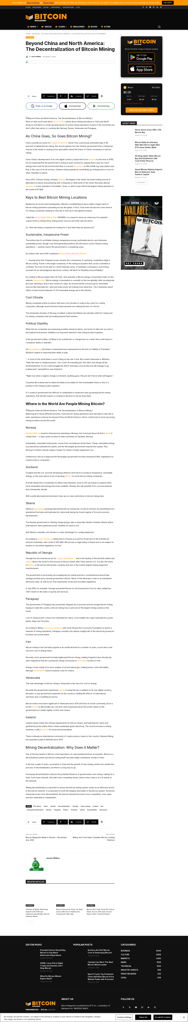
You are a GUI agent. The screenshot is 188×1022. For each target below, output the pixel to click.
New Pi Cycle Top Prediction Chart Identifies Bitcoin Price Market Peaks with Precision (101, 976)
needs (107, 433)
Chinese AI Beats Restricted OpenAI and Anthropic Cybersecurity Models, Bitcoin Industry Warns (38, 912)
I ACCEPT (167, 3)
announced (30, 186)
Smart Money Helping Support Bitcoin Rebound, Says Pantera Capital (148, 171)
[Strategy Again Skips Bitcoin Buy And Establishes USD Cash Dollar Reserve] (127, 159)
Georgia (75, 806)
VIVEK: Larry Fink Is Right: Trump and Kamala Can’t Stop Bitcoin (51, 965)
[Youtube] (150, 7)
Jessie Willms (36, 56)
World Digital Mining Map (46, 217)
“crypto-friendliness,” (66, 558)
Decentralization (64, 806)
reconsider (82, 660)
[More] (101, 96)
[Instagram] (160, 7)
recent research (45, 539)
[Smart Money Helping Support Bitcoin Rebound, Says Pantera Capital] (127, 172)
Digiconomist (39, 280)
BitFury (31, 565)
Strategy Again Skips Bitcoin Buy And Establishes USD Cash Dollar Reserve (148, 158)
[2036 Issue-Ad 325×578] (141, 233)
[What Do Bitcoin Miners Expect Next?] (32, 979)
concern (44, 729)
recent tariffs (39, 670)
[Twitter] (146, 7)
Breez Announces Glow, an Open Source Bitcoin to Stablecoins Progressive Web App (69, 911)
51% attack (37, 806)
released (92, 159)
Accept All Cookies (163, 1017)
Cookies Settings (124, 1017)
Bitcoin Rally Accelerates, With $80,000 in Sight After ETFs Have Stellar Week (147, 144)
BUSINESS (36, 34)
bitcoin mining (59, 121)
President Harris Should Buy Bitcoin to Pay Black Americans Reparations (53, 952)
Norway (48, 810)
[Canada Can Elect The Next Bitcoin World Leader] (79, 965)
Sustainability (92, 810)
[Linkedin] (157, 7)
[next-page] (31, 922)
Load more (141, 182)
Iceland (95, 806)
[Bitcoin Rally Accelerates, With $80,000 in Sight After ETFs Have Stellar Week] (127, 145)
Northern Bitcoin (33, 433)
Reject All (143, 1017)
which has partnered (53, 628)
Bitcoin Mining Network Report (72, 253)
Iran (102, 806)
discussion (78, 166)
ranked (29, 561)
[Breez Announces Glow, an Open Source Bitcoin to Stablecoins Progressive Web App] (70, 897)
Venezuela (103, 810)
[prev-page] (27, 922)
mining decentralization (35, 810)
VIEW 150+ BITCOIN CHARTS (141, 110)
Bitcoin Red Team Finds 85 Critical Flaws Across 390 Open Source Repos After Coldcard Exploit (100, 911)
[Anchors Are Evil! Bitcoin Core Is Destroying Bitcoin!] (79, 953)
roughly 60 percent (59, 143)
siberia (82, 810)
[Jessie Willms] (27, 56)
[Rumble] (153, 7)
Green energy (85, 806)
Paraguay (57, 810)
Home (28, 34)
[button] (159, 27)
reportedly (38, 509)
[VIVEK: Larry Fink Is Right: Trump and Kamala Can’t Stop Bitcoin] (32, 966)
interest (68, 476)
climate (53, 806)
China (46, 806)
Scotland (74, 810)
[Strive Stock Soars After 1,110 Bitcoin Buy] (127, 133)
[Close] (184, 1017)
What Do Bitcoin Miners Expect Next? (50, 977)
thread (35, 707)
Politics (65, 810)
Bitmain (61, 179)
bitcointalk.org (35, 349)
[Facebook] (143, 7)
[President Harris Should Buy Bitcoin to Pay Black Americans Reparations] (32, 953)
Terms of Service (33, 3)
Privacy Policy (48, 3)
